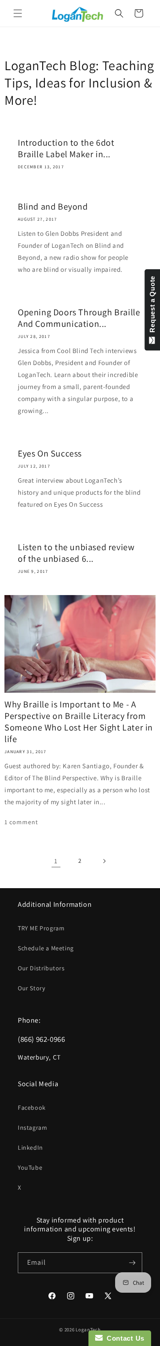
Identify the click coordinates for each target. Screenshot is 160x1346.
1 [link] (56, 861)
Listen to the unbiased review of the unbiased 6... (76, 552)
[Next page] (104, 861)
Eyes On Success (50, 453)
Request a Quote (152, 306)
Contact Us (123, 1338)
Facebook (32, 1108)
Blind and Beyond (53, 206)
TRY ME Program (41, 928)
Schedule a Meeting (46, 948)
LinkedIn (30, 1147)
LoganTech (88, 1329)
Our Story (31, 988)
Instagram (32, 1128)
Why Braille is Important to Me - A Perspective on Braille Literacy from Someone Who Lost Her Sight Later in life (78, 722)
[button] (18, 13)
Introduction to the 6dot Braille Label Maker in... (66, 148)
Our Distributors (41, 968)
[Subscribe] (132, 1262)
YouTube (30, 1167)
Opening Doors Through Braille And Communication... (79, 318)
